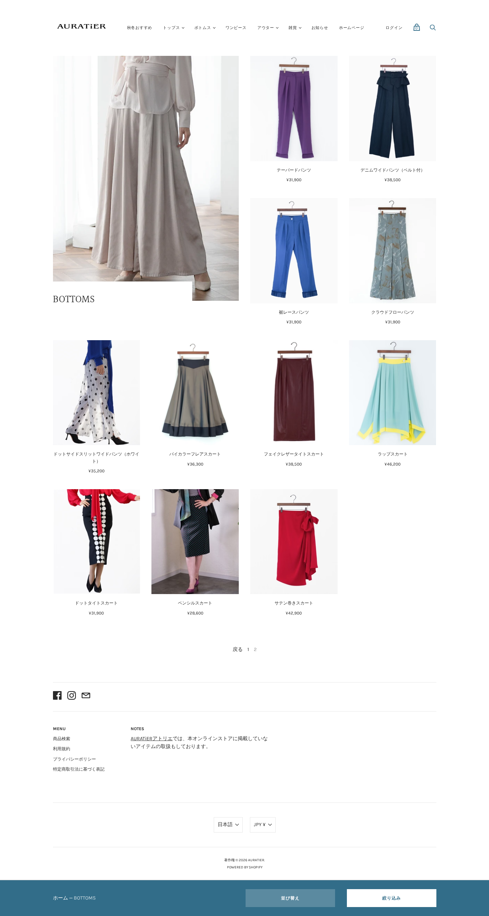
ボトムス (202, 27)
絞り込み (391, 898)
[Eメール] (86, 696)
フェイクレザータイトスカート (294, 454)
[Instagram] (71, 696)
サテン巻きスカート (294, 603)
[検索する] (432, 29)
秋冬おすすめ (139, 27)
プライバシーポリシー (74, 759)
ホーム (60, 898)
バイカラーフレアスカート (195, 454)
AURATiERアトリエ (152, 739)
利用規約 (61, 748)
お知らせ (319, 27)
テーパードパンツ (294, 170)
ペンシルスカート (195, 603)
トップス (171, 27)
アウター (265, 27)
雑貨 (293, 27)
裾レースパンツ (294, 312)
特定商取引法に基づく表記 (79, 769)
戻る (238, 649)
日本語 (225, 824)
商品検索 (61, 738)
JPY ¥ (260, 824)
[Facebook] (57, 696)
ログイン (394, 27)
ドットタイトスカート (96, 603)
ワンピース (236, 27)
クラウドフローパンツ (392, 312)
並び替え (290, 898)
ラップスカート (393, 454)
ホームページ (351, 27)
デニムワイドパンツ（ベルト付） (392, 170)
